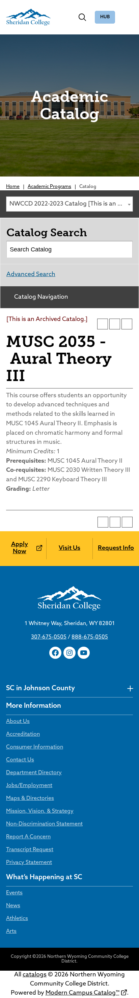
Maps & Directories (30, 798)
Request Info (116, 548)
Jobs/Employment (29, 785)
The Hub (105, 17)
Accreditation (23, 734)
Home (13, 186)
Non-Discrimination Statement (44, 824)
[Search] (125, 249)
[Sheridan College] (28, 17)
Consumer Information (34, 747)
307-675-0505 (48, 637)
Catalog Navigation (41, 297)
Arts (11, 931)
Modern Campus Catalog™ (82, 993)
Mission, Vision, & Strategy (40, 811)
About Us (18, 721)
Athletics (17, 918)
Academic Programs (49, 186)
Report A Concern (28, 837)
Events (14, 893)
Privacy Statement (29, 862)
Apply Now (19, 548)
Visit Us (69, 548)
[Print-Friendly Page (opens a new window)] (114, 324)
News (13, 906)
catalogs (35, 975)
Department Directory (34, 773)
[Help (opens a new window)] (126, 324)
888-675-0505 (90, 637)
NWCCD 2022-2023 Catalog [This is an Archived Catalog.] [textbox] (71, 204)
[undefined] (130, 689)
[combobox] (69, 204)
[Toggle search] (82, 17)
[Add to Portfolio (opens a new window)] (102, 324)
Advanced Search (30, 275)
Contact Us (20, 760)
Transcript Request (29, 850)
